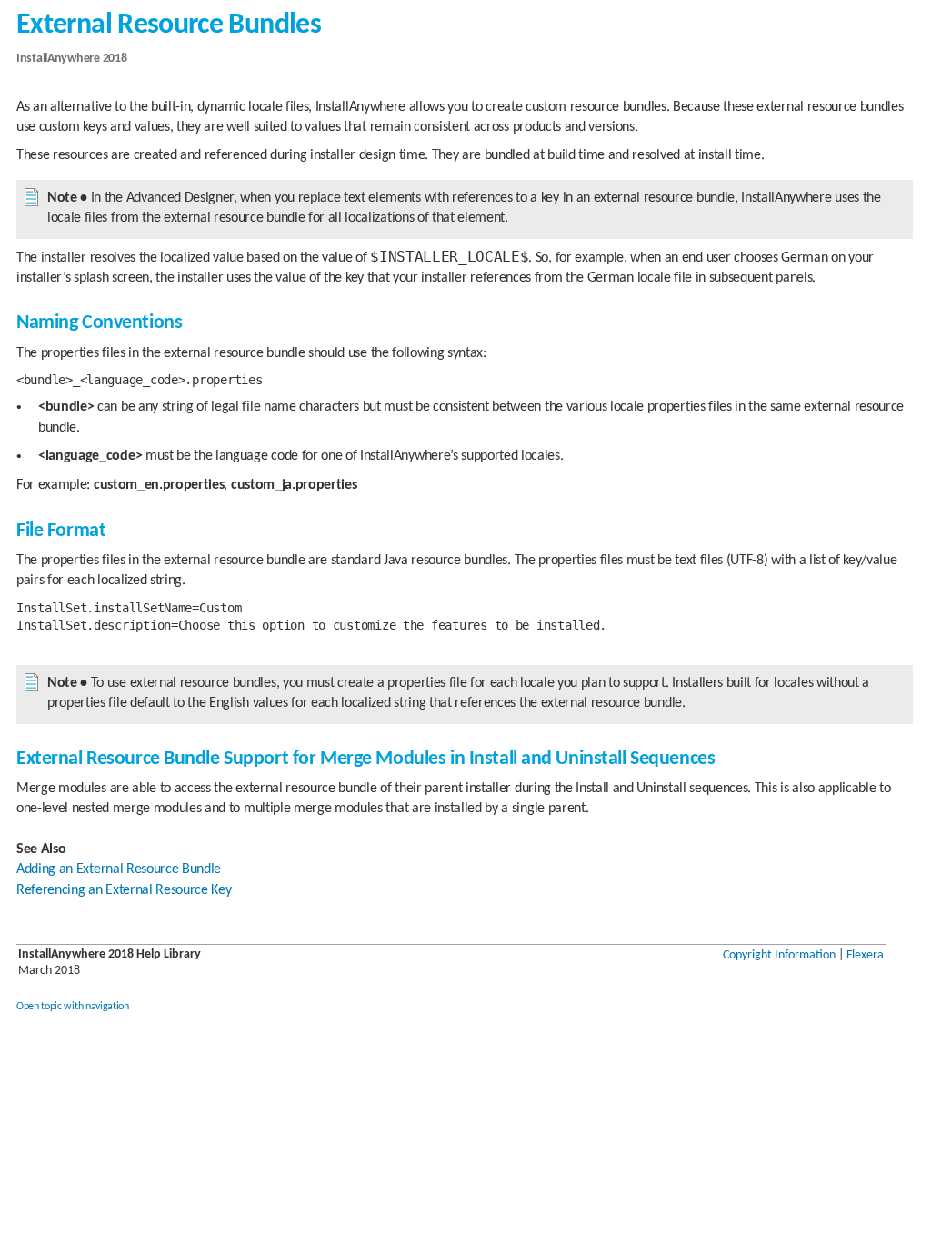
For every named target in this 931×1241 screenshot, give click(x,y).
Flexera (865, 955)
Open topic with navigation (72, 1006)
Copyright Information (779, 955)
